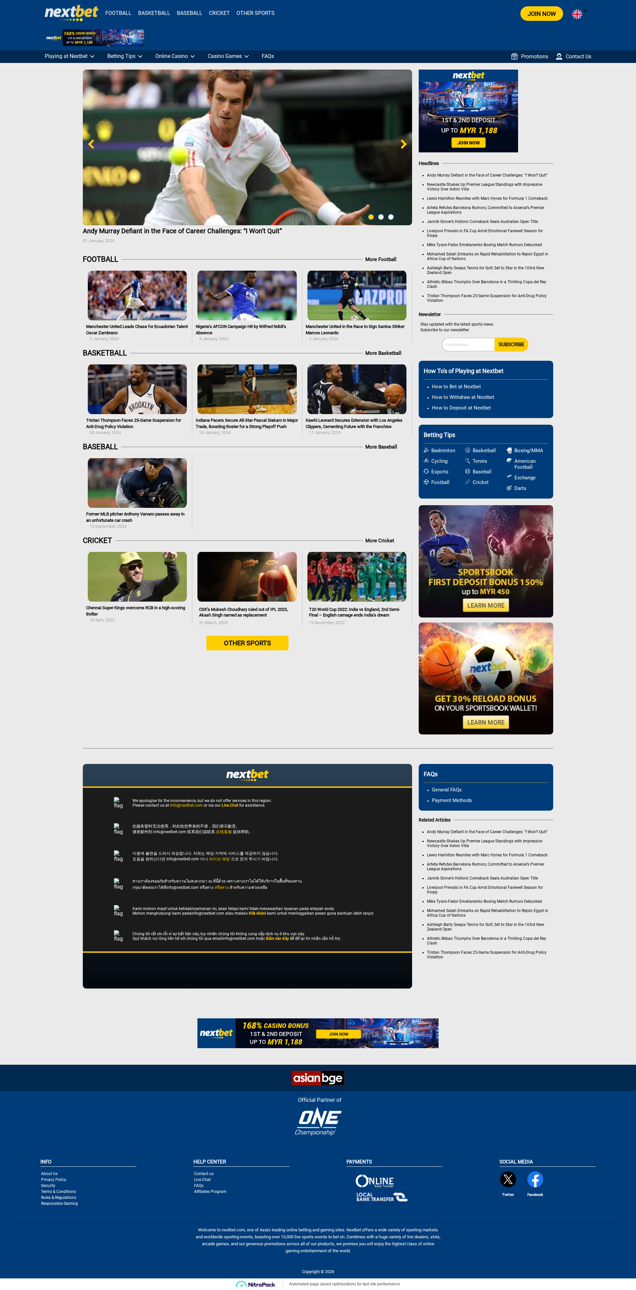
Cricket (219, 13)
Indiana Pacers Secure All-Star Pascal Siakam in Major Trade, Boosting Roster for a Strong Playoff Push (247, 426)
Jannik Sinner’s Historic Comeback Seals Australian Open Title (482, 221)
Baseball (189, 13)
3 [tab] (389, 217)
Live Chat (202, 1179)
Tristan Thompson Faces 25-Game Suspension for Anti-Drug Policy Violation (133, 426)
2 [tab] (379, 217)
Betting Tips (121, 56)
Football (118, 13)
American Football (525, 464)
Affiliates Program (210, 1191)
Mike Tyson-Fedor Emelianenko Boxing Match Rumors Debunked (484, 244)
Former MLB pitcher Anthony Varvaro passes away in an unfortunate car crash (135, 520)
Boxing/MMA (525, 451)
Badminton (442, 451)
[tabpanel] (247, 158)
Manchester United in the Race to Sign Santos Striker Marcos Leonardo (355, 332)
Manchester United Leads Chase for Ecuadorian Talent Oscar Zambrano (137, 332)
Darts (520, 488)
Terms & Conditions (58, 1191)
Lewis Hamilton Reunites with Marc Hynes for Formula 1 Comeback (487, 198)
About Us (49, 1173)
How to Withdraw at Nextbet (463, 397)
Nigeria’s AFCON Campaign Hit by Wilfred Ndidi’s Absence (241, 332)
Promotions (534, 56)
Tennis (480, 461)
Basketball (154, 13)
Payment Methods (452, 800)
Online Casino (171, 56)
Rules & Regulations (58, 1197)
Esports (440, 472)
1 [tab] (369, 217)
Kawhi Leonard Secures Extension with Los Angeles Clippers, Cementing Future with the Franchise (354, 426)
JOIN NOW (542, 13)
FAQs (268, 56)
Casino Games (225, 56)
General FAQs (447, 790)
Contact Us (578, 56)
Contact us (204, 1173)
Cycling (439, 461)
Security (48, 1185)
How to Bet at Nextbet (456, 387)
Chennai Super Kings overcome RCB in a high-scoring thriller (135, 613)
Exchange (525, 478)
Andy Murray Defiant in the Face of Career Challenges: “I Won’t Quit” (182, 235)
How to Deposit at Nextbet (461, 408)
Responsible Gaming (59, 1203)
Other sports (256, 13)
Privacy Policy (53, 1179)
